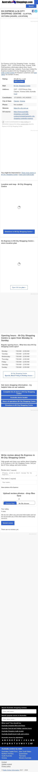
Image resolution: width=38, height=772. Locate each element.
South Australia (7, 756)
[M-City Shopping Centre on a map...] (19, 225)
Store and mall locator (26, 174)
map (15, 94)
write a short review (8, 73)
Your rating (5, 509)
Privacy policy (6, 766)
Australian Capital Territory (10, 751)
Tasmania (22, 756)
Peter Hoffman (25, 122)
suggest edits (24, 124)
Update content (7, 764)
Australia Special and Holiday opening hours (17, 728)
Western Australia (25, 758)
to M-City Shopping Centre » (19, 231)
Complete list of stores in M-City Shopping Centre (19, 393)
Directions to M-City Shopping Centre (19, 405)
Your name (8, 478)
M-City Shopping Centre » (19, 374)
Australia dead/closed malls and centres (15, 734)
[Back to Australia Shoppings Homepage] (17, 2)
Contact (4, 762)
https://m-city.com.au (21, 108)
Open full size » (19, 287)
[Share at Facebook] (33, 11)
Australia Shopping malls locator (13, 731)
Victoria (4, 758)
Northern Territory (8, 754)
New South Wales (25, 751)
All (31, 743)
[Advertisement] (19, 41)
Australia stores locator (19, 397)
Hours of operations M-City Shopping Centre (19, 401)
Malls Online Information (11, 770)
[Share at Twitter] (36, 11)
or (19, 496)
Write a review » (19, 81)
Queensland (23, 754)
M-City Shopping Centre (22, 86)
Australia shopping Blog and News (13, 725)
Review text (8, 470)
